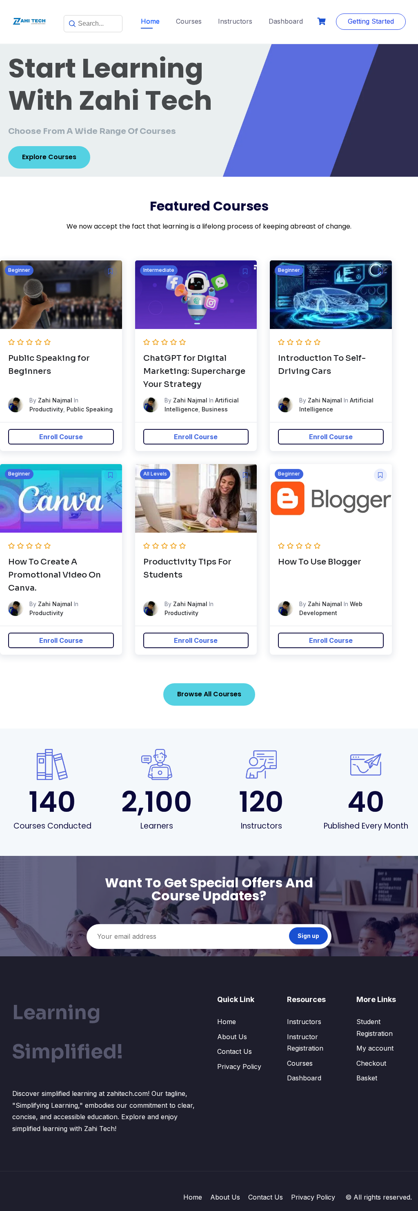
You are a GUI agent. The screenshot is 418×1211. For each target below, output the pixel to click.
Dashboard (286, 21)
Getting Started (371, 21)
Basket (366, 1078)
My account (375, 1048)
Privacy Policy (239, 1066)
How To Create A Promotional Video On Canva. (54, 575)
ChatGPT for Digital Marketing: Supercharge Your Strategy (194, 371)
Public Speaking (90, 409)
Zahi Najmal (55, 400)
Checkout (371, 1063)
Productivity (46, 409)
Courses (189, 21)
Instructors (235, 21)
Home (150, 21)
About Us (232, 1037)
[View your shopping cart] (322, 21)
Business (215, 409)
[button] (110, 271)
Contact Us (234, 1051)
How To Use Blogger (319, 562)
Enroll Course (61, 437)
